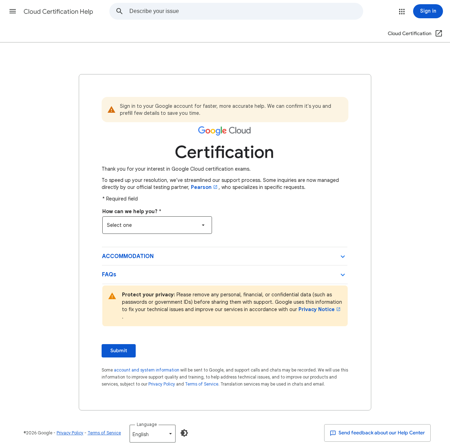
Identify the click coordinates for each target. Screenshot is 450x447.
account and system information (146, 370)
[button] (12, 11)
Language (147, 424)
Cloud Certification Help (58, 11)
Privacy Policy (161, 384)
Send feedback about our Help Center (381, 433)
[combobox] (246, 11)
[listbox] (157, 225)
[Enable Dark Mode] (184, 433)
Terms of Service (201, 384)
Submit (118, 351)
